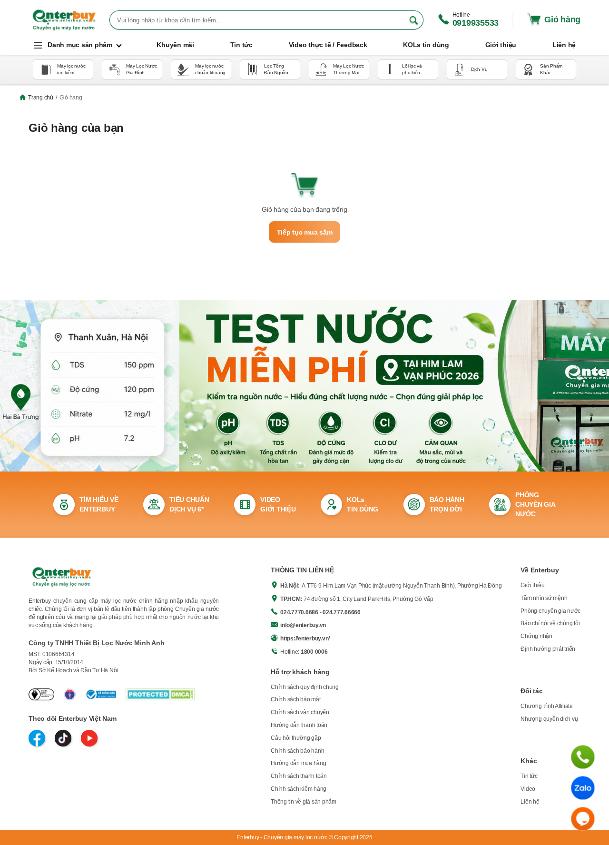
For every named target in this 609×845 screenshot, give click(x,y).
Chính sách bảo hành (297, 750)
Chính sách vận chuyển (300, 712)
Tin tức (529, 776)
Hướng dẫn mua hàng (298, 763)
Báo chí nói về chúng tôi (550, 623)
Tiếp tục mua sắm (305, 232)
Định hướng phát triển (548, 649)
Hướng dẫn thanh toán (299, 725)
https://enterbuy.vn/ (305, 638)
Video (528, 789)
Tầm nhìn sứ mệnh (544, 598)
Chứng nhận (536, 636)
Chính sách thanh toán (299, 776)
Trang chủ (40, 97)
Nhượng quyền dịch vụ (549, 719)
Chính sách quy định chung (305, 687)
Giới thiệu (533, 585)
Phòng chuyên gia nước (550, 611)
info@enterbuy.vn (303, 625)
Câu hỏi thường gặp (296, 738)
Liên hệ (530, 801)
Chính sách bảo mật (296, 699)
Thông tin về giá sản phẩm (303, 801)
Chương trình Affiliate (547, 706)
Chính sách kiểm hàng (298, 789)
